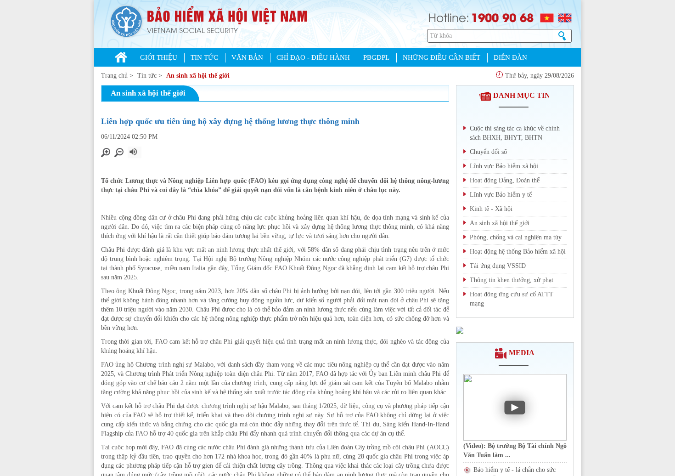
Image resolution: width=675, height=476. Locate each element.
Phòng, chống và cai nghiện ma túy (516, 237)
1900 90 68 (502, 17)
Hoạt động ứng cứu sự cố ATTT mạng (511, 299)
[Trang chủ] (121, 58)
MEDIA (521, 353)
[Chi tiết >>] (459, 330)
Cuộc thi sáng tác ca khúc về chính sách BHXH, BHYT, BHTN (515, 133)
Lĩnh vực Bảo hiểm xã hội (504, 166)
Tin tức (147, 75)
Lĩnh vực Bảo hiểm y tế (501, 194)
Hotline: (448, 17)
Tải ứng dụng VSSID (498, 265)
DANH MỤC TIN (521, 95)
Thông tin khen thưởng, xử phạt (511, 280)
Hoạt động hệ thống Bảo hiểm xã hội (518, 251)
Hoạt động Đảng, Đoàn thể (505, 180)
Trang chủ (114, 75)
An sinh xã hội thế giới (198, 75)
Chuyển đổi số (488, 151)
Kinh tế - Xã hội (491, 208)
